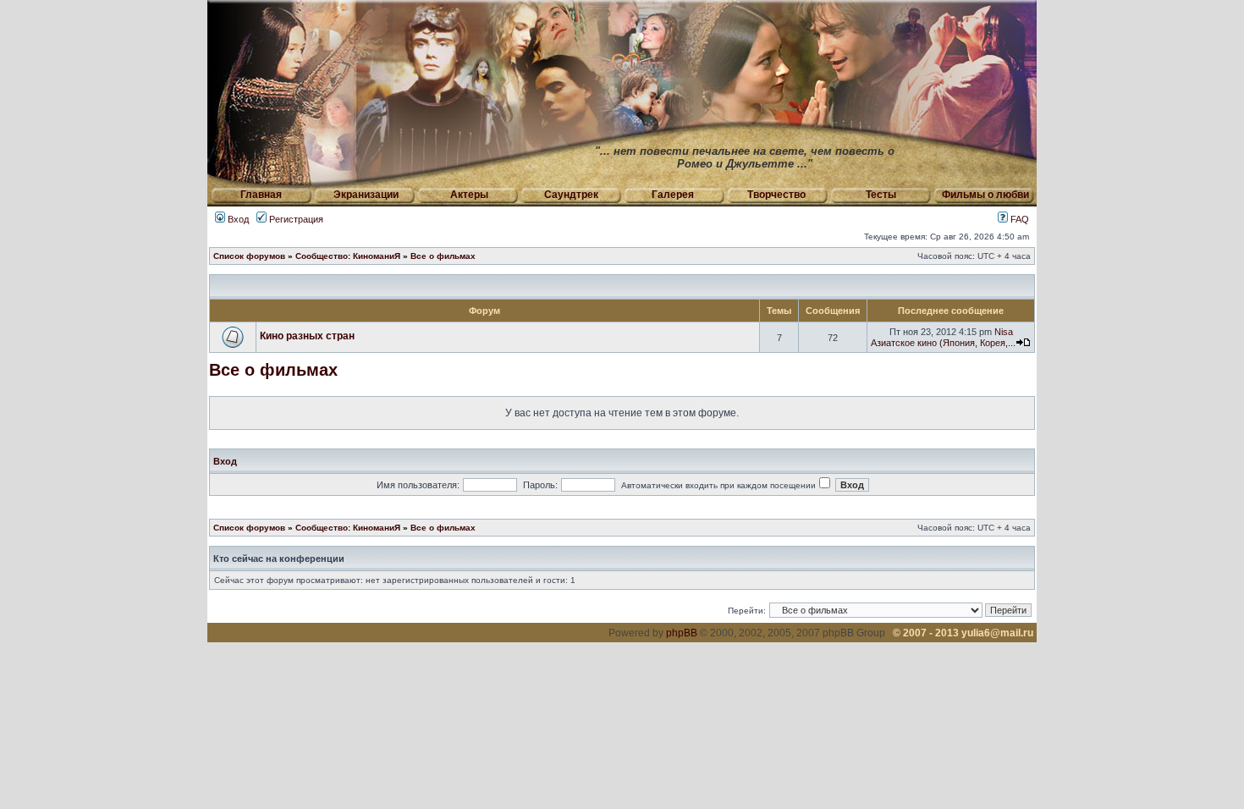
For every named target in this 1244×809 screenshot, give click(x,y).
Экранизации (366, 195)
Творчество (776, 195)
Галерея (673, 195)
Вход (237, 219)
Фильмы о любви (985, 195)
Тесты (881, 195)
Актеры (469, 195)
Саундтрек (571, 195)
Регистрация (295, 219)
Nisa (1003, 332)
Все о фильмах (443, 256)
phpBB (681, 633)
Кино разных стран (307, 336)
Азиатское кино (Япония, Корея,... (943, 343)
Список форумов (249, 256)
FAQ (1018, 219)
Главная (261, 195)
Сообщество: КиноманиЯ (347, 256)
